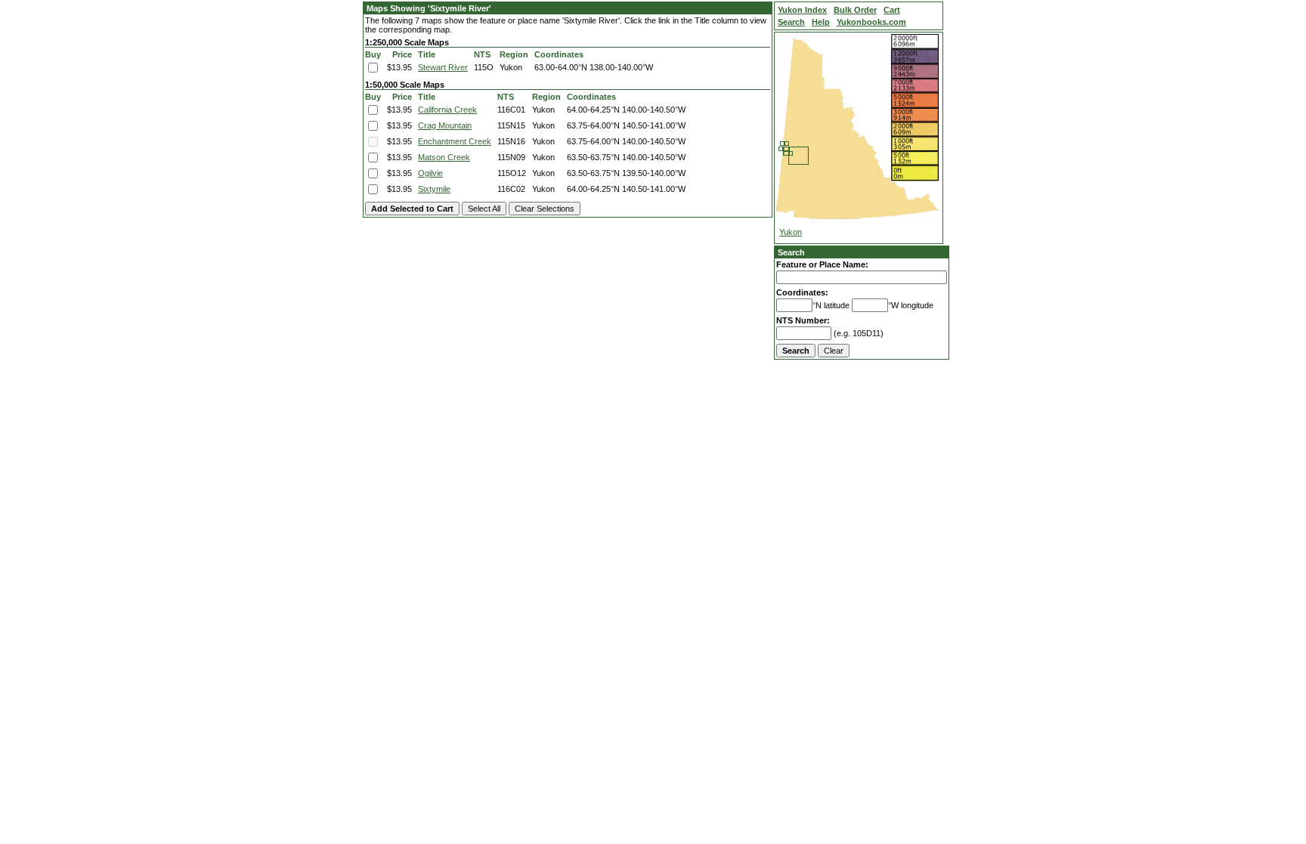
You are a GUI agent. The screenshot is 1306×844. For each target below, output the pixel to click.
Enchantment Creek (454, 141)
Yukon (790, 232)
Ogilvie (430, 173)
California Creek (447, 109)
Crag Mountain (445, 125)
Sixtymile (434, 188)
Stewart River (443, 67)
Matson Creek (444, 157)
